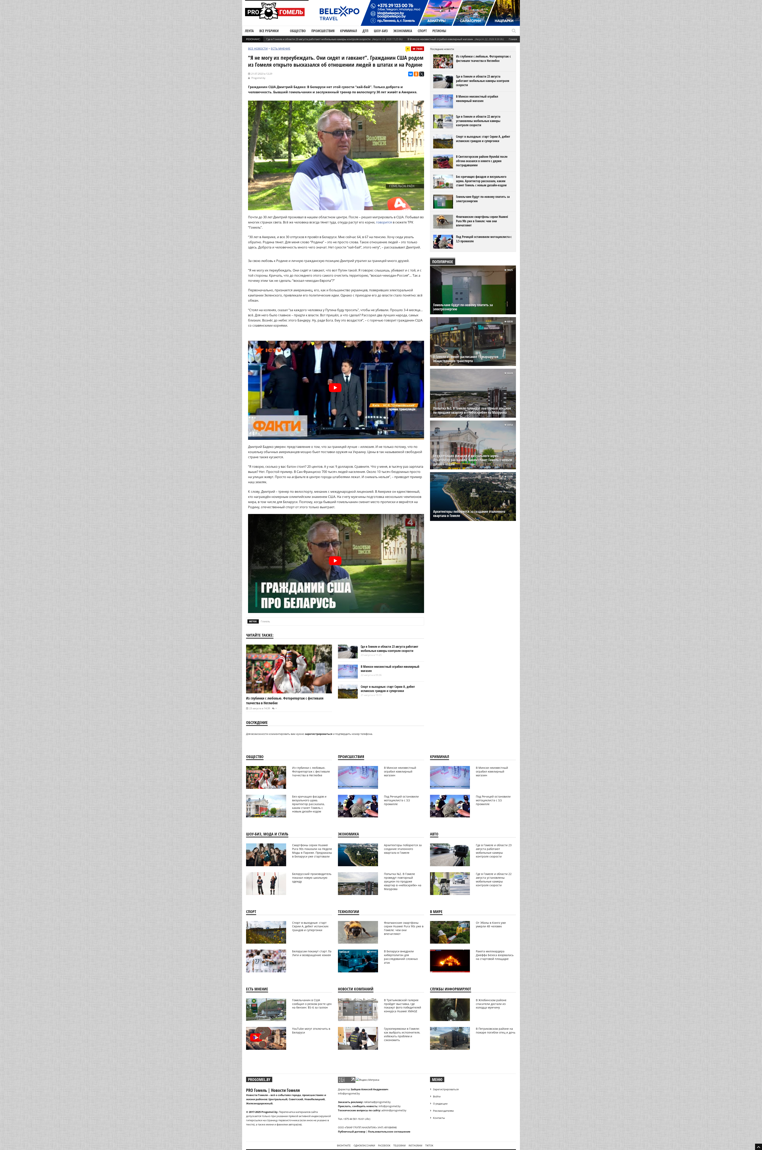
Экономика (402, 30)
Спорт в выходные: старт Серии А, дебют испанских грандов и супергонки (388, 688)
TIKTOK (429, 1145)
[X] (421, 74)
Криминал (348, 30)
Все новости (258, 48)
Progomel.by (258, 78)
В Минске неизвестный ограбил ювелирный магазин (440, 39)
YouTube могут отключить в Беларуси (311, 1030)
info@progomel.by (349, 1093)
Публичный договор (351, 1131)
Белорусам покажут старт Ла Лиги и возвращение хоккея (311, 953)
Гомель (265, 621)
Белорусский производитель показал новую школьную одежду (311, 877)
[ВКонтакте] (410, 74)
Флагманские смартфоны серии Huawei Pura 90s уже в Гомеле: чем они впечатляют (482, 221)
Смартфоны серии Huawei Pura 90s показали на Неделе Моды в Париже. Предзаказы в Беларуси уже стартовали (312, 850)
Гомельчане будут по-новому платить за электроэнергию (483, 198)
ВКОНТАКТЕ (344, 1145)
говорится (384, 222)
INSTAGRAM (415, 1145)
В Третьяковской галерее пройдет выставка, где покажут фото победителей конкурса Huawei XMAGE (402, 1005)
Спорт (422, 30)
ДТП (365, 30)
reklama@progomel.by (377, 1102)
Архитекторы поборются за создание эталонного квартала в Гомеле (469, 513)
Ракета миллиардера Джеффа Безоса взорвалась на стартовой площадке (495, 955)
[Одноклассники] (416, 74)
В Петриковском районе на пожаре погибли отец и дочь (495, 1030)
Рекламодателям (443, 1110)
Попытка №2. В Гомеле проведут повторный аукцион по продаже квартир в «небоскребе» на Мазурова (472, 410)
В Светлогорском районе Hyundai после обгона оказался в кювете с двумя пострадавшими (481, 160)
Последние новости (442, 49)
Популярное (442, 261)
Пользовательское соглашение (389, 1131)
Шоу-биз (381, 30)
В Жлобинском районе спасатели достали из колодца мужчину (491, 1003)
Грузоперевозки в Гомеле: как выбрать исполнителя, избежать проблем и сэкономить (402, 1034)
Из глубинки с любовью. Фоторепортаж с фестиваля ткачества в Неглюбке (483, 58)
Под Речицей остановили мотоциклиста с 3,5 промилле (484, 239)
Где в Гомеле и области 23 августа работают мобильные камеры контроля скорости (318, 39)
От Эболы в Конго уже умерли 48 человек (491, 924)
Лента (249, 30)
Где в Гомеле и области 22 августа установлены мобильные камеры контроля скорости (478, 120)
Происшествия (323, 30)
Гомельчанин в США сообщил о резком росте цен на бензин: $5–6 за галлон (312, 1003)
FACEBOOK (384, 1145)
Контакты (439, 1118)
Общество (298, 30)
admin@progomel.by (393, 1110)
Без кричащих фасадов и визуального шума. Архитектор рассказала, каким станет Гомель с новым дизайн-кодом (481, 180)
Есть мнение (280, 48)
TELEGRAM (399, 1145)
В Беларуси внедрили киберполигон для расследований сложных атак (401, 956)
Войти (437, 1096)
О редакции (440, 1103)
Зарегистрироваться (446, 1089)
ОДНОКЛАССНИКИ (364, 1145)
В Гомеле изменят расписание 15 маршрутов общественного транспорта (465, 359)
